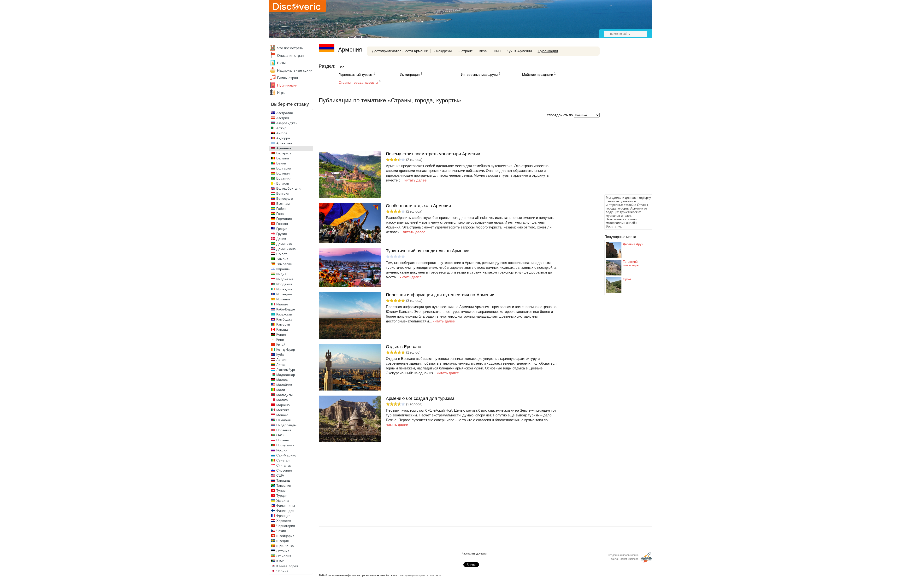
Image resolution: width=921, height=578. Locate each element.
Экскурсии (443, 51)
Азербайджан (286, 123)
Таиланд (283, 480)
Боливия (283, 173)
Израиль (282, 269)
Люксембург (285, 370)
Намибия (283, 420)
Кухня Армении (519, 51)
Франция (283, 516)
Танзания (283, 485)
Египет (281, 254)
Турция (282, 495)
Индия (281, 274)
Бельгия (282, 158)
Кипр (280, 339)
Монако (282, 415)
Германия (284, 219)
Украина (282, 500)
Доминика (284, 244)
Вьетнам (283, 203)
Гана (280, 214)
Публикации (287, 85)
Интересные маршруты (479, 74)
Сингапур (283, 465)
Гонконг (282, 224)
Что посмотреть (290, 48)
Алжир (281, 128)
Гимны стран (287, 78)
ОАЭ (279, 435)
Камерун (283, 324)
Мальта (282, 400)
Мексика (282, 410)
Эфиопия (283, 556)
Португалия (285, 445)
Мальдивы (284, 395)
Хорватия (283, 521)
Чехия (281, 531)
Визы (281, 63)
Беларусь (283, 153)
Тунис (280, 490)
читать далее (415, 180)
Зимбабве (284, 264)
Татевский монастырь (631, 263)
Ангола (281, 133)
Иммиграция (410, 74)
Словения (284, 470)
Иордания (284, 284)
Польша (282, 440)
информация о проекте (414, 575)
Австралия (284, 113)
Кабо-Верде (285, 309)
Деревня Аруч (633, 244)
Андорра (283, 138)
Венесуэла (284, 198)
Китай (280, 344)
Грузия (281, 234)
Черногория (285, 526)
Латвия (281, 360)
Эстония (282, 551)
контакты (435, 575)
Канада (282, 329)
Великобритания (289, 188)
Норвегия (283, 430)
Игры (281, 93)
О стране (465, 51)
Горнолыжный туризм (355, 74)
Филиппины (285, 506)
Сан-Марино (286, 455)
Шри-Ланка (285, 546)
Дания (281, 239)
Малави (282, 380)
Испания (283, 299)
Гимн (497, 51)
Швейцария (285, 536)
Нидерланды (286, 425)
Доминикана (286, 249)
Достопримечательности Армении (400, 51)
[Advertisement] (623, 121)
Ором (627, 279)
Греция (282, 229)
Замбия (282, 259)
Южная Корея (287, 566)
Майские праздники (537, 74)
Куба (280, 354)
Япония (282, 571)
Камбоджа (284, 319)
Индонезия (285, 279)
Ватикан (282, 183)
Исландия (284, 294)
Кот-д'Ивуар (285, 349)
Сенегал (282, 460)
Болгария (283, 168)
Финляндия (285, 511)
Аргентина (284, 143)
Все (341, 67)
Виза (483, 51)
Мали (280, 390)
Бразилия (283, 178)
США (280, 475)
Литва (280, 365)
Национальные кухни (294, 70)
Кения (281, 334)
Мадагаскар (285, 375)
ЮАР (280, 561)
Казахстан (284, 314)
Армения (283, 148)
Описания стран (290, 55)
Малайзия (284, 385)
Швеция (282, 541)
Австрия (282, 118)
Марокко (283, 405)
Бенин (281, 163)
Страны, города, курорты (358, 82)
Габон (281, 208)
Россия (281, 450)
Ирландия (284, 289)
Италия (282, 304)
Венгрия (282, 193)
